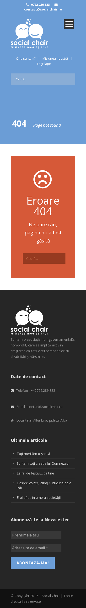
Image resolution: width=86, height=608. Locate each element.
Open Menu (69, 24)
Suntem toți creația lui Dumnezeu (43, 463)
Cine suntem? (26, 58)
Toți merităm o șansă (33, 453)
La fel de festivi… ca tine (35, 473)
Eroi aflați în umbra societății (39, 497)
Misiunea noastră (55, 58)
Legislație (44, 64)
